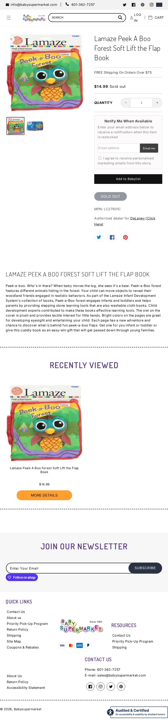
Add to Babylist (128, 179)
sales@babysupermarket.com (121, 675)
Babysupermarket (28, 709)
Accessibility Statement (26, 688)
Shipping (14, 635)
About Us (14, 676)
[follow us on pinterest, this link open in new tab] (125, 239)
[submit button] (121, 18)
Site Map (14, 641)
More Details (44, 495)
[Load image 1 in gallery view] (15, 126)
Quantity (103, 103)
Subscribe (145, 568)
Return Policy (17, 629)
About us (14, 618)
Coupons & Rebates (23, 647)
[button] (8, 17)
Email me (149, 148)
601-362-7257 (108, 669)
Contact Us (16, 612)
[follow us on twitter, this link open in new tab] (98, 238)
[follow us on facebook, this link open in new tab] (112, 238)
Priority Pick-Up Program (27, 624)
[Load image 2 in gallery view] (35, 126)
